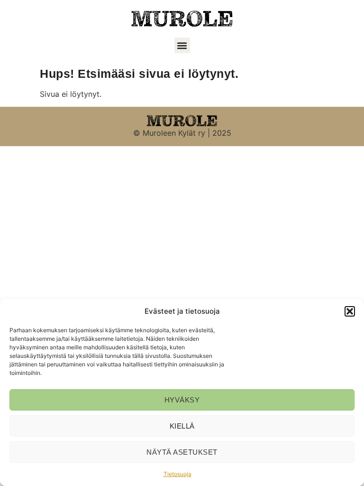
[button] (350, 311)
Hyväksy (182, 400)
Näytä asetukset (182, 452)
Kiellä (182, 426)
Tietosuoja (177, 473)
